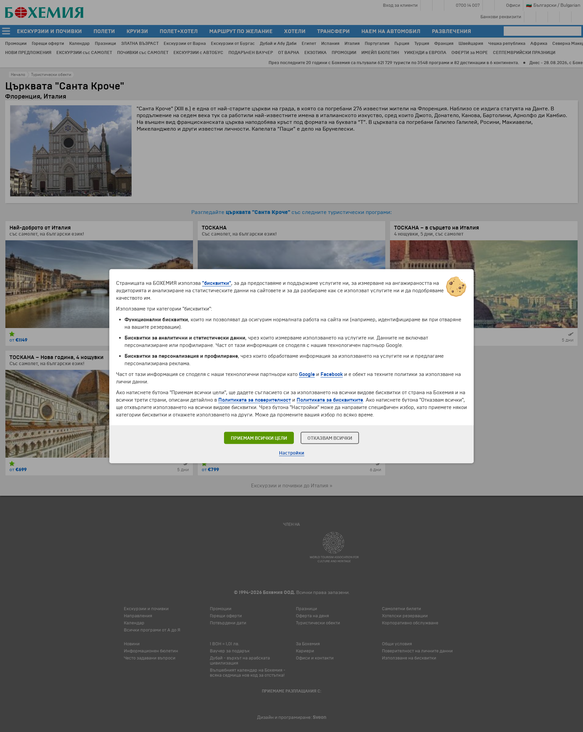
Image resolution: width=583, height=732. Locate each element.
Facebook (332, 374)
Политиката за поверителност (254, 400)
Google (307, 374)
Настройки (291, 453)
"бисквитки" (216, 283)
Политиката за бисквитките (330, 400)
